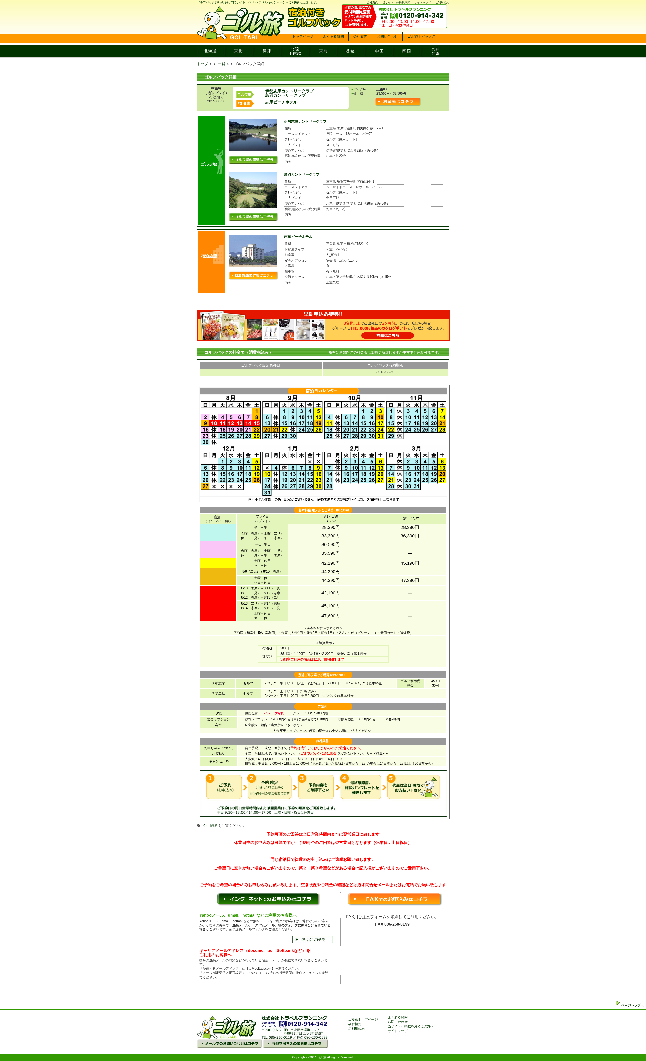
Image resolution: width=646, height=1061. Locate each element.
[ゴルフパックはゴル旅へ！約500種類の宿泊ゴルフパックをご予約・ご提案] (240, 38)
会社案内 (372, 2)
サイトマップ (422, 2)
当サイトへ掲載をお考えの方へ (411, 1026)
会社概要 (354, 1024)
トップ (202, 64)
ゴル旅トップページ (363, 1019)
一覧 (221, 64)
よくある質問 (398, 1017)
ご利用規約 (442, 2)
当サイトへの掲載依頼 (396, 2)
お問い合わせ (398, 1022)
